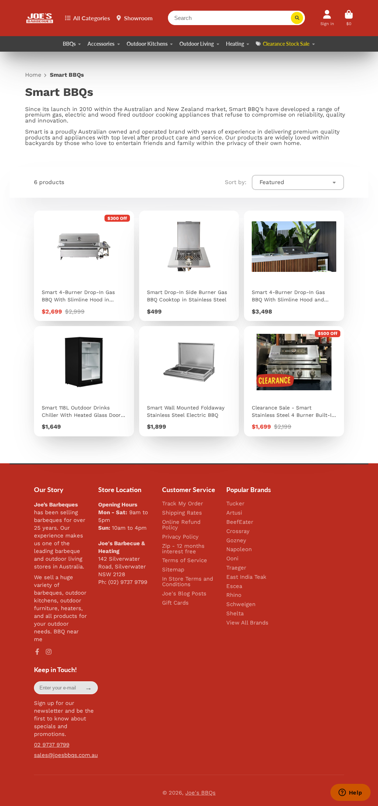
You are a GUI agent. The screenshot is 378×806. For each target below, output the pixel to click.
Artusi (234, 513)
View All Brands (247, 623)
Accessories (100, 44)
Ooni (232, 558)
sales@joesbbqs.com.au (66, 755)
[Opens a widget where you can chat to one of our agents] (350, 793)
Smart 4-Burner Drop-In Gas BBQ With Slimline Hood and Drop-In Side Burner (294, 266)
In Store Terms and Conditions (187, 581)
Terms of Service (184, 560)
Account (327, 18)
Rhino (233, 595)
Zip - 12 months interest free (183, 548)
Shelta (235, 613)
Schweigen (240, 604)
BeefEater (239, 522)
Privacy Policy (180, 537)
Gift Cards (175, 603)
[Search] (297, 18)
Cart (348, 18)
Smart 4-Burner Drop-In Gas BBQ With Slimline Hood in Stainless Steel (84, 266)
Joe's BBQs (200, 792)
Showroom (138, 17)
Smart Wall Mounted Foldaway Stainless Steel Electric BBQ (189, 381)
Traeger (236, 568)
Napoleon (239, 549)
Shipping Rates (182, 513)
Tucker (235, 503)
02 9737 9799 (51, 744)
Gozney (236, 540)
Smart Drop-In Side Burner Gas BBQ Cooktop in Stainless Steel (189, 266)
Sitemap (173, 569)
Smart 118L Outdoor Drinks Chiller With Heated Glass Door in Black (84, 381)
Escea (234, 586)
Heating (235, 44)
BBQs (69, 44)
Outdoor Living (196, 44)
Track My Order (182, 503)
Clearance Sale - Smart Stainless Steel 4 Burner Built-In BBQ (294, 381)
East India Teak (246, 577)
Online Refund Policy (181, 524)
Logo (40, 18)
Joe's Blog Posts (184, 593)
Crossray (238, 531)
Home (33, 75)
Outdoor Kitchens (147, 44)
